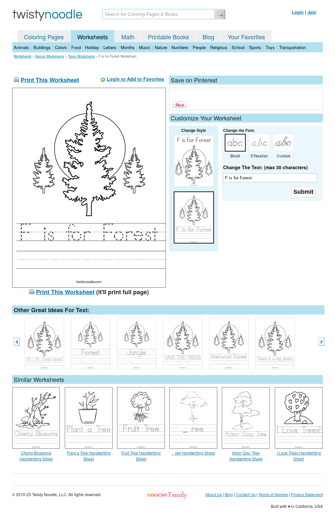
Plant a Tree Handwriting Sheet (89, 455)
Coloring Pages (44, 36)
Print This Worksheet (50, 80)
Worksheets (92, 36)
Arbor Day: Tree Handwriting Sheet (245, 455)
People (199, 47)
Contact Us (246, 494)
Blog (208, 36)
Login (298, 12)
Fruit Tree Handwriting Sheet (141, 455)
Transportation (292, 47)
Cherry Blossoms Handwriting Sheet (36, 455)
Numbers (179, 47)
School (238, 47)
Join (312, 12)
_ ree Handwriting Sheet (193, 453)
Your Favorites (246, 36)
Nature (161, 47)
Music (144, 47)
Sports (255, 47)
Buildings (42, 47)
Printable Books (168, 36)
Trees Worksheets (81, 56)
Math (127, 36)
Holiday (92, 47)
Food (76, 47)
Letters (109, 47)
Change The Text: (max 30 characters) (265, 167)
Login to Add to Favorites (135, 79)
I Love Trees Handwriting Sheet (299, 455)
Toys (270, 47)
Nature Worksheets (49, 56)
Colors (61, 47)
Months (128, 47)
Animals (21, 47)
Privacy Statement (307, 494)
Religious (218, 47)
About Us (213, 494)
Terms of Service (273, 494)
